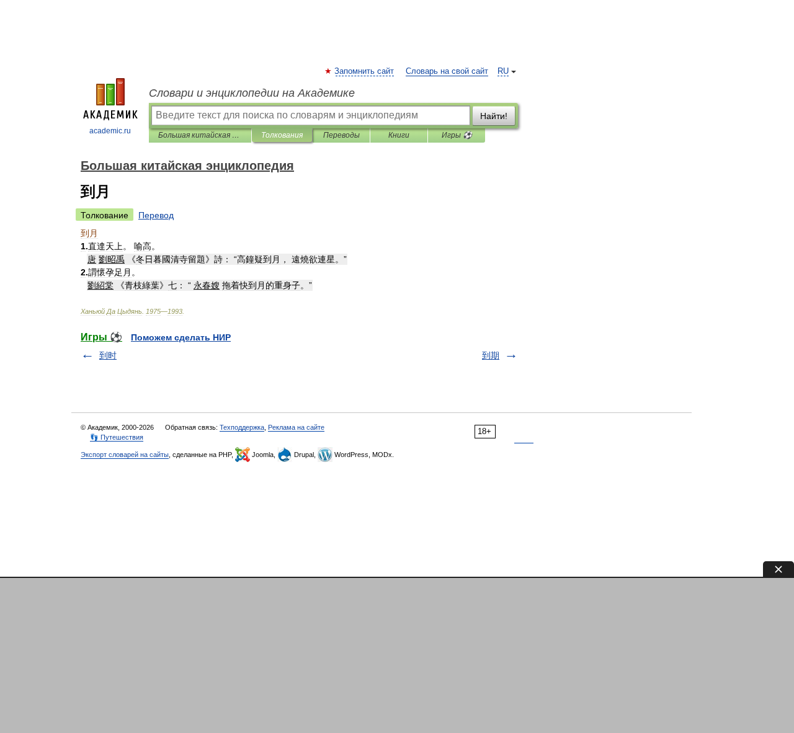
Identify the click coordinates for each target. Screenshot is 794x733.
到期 (490, 355)
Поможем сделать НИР (181, 337)
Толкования (282, 135)
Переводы (341, 135)
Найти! (493, 116)
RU (503, 71)
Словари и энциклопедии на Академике (252, 93)
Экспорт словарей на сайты (125, 454)
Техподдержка (242, 427)
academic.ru (110, 131)
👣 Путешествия (116, 437)
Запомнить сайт (365, 71)
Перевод (156, 215)
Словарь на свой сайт (447, 71)
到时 (108, 355)
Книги (398, 135)
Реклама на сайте (296, 427)
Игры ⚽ (457, 135)
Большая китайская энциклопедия (200, 135)
